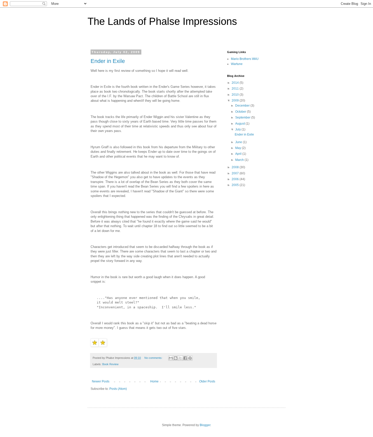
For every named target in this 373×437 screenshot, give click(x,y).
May (238, 148)
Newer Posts (100, 381)
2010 (236, 94)
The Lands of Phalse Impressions (162, 21)
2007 (236, 173)
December (242, 105)
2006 (236, 179)
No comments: (153, 357)
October (241, 111)
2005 (236, 185)
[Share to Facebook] (185, 358)
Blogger (205, 425)
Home (154, 381)
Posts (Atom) (118, 389)
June (239, 142)
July (238, 129)
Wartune (237, 64)
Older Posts (207, 381)
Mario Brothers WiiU (245, 59)
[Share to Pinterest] (190, 358)
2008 (236, 167)
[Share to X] (180, 358)
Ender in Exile (108, 61)
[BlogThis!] (175, 358)
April (238, 154)
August (240, 123)
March (240, 160)
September (243, 117)
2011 (236, 88)
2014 (236, 83)
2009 (236, 100)
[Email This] (170, 358)
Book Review (110, 364)
